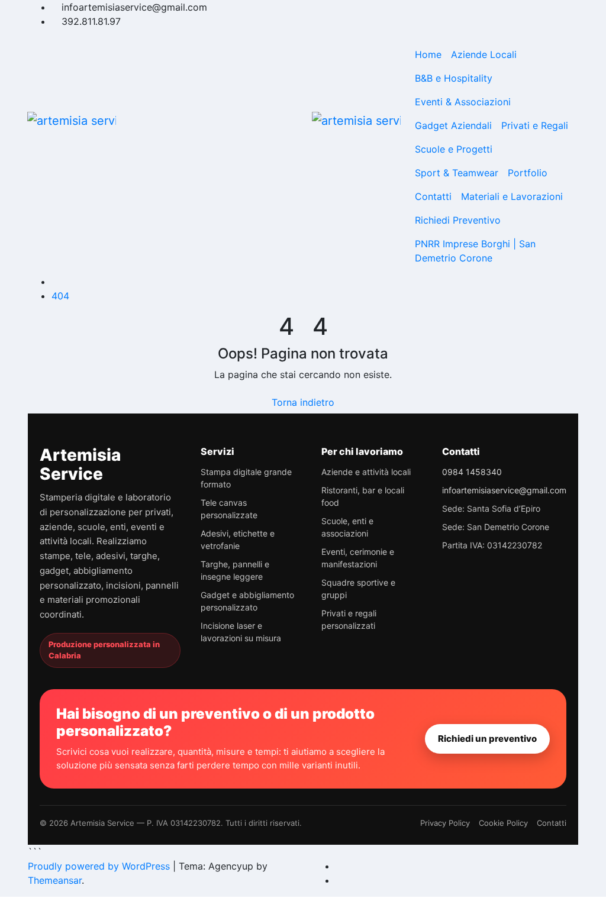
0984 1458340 (472, 472)
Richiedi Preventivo (458, 220)
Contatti (433, 196)
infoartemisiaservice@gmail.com (504, 490)
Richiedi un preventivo (487, 738)
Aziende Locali (484, 54)
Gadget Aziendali (453, 125)
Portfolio (527, 173)
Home (428, 54)
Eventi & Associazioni (463, 102)
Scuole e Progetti (453, 149)
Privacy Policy (445, 823)
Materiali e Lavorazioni (512, 196)
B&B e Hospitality (453, 78)
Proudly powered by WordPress (100, 866)
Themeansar (55, 880)
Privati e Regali (534, 125)
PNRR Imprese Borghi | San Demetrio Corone (475, 251)
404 (60, 296)
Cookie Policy (503, 823)
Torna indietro (303, 402)
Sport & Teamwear (456, 173)
